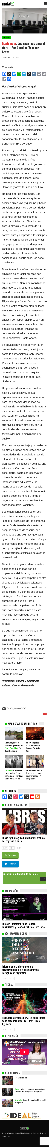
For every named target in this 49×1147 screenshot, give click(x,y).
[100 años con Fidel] (7, 1080)
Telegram (12, 864)
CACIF (9, 709)
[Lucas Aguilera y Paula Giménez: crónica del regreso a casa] (24, 821)
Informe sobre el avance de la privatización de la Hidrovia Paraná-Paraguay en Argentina (21, 969)
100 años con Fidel (21, 1077)
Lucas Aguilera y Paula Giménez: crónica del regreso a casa (23, 839)
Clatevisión (12, 1036)
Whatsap (12, 855)
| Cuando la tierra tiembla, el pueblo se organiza (30, 1101)
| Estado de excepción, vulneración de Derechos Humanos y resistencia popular (30, 1090)
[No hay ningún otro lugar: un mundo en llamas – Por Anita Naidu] (35, 733)
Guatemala (6, 37)
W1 (24, 709)
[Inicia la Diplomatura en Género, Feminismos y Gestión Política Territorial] (24, 907)
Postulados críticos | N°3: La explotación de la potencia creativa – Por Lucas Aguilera (23, 1021)
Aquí (43, 879)
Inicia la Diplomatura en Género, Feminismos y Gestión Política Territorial (23, 925)
